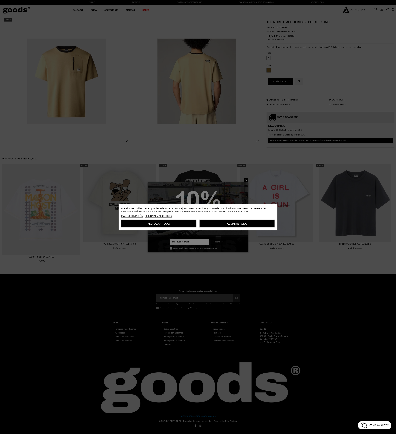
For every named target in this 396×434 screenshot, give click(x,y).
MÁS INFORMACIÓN (132, 215)
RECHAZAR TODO (158, 223)
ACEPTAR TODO (237, 223)
